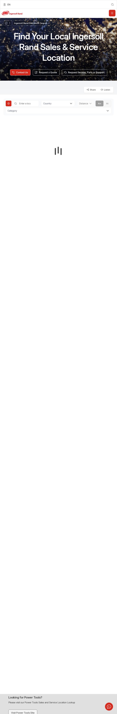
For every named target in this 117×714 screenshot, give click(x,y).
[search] (112, 4)
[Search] (15, 103)
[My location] (8, 103)
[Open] (112, 13)
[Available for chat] (109, 707)
